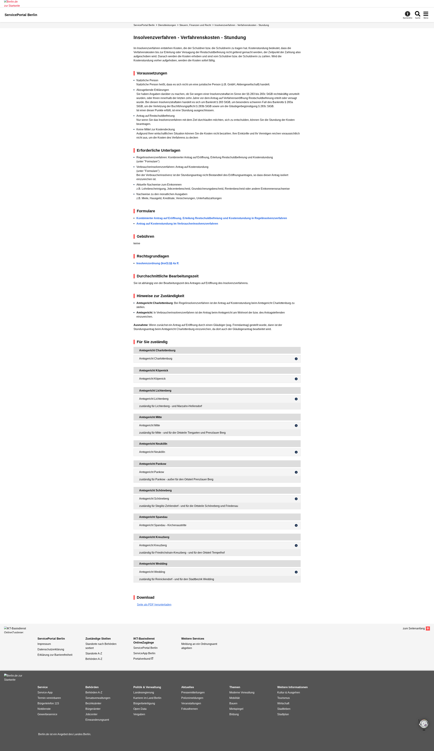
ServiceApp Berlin (144, 653)
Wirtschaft (283, 703)
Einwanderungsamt (97, 719)
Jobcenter (91, 714)
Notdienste (44, 708)
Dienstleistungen (167, 25)
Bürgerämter (92, 708)
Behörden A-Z (93, 658)
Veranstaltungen (191, 703)
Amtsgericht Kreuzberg (153, 545)
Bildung (234, 714)
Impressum (44, 643)
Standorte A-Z (93, 653)
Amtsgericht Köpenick (152, 378)
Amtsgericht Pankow (151, 472)
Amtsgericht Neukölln (152, 451)
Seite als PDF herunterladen (154, 604)
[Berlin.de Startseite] (14, 678)
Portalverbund (141, 658)
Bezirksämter (93, 703)
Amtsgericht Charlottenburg (155, 358)
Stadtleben (283, 708)
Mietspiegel (236, 708)
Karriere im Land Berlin (147, 697)
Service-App (45, 692)
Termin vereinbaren (49, 697)
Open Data (139, 708)
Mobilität (234, 697)
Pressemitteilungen (193, 692)
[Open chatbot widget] (423, 725)
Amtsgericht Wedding (152, 571)
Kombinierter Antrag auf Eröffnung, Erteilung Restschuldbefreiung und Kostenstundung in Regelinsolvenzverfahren (211, 218)
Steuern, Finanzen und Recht (195, 25)
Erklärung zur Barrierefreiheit (55, 654)
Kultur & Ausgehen (288, 692)
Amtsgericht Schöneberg (154, 498)
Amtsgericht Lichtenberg (153, 398)
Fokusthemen (189, 708)
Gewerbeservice (47, 714)
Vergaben (139, 714)
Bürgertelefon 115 (48, 703)
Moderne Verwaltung (241, 692)
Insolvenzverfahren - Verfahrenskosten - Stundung (242, 25)
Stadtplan (283, 714)
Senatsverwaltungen (97, 697)
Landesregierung (143, 692)
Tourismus (283, 697)
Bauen (233, 703)
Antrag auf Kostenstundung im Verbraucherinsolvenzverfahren (177, 223)
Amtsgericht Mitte (149, 425)
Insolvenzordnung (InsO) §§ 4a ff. (157, 263)
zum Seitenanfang (414, 628)
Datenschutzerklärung (51, 649)
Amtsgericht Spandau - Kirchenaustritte (162, 525)
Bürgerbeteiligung (144, 703)
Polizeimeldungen (192, 697)
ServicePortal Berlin (144, 25)
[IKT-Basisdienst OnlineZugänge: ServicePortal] (19, 629)
